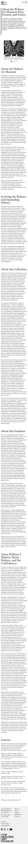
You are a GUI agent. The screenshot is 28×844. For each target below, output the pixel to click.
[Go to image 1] (11, 61)
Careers (17, 816)
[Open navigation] (26, 2)
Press (16, 811)
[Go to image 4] (16, 61)
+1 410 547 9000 (5, 812)
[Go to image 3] (15, 61)
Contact (3, 821)
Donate (17, 812)
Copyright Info (5, 825)
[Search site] (22, 2)
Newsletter (18, 814)
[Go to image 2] (13, 61)
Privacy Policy (5, 823)
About (16, 809)
